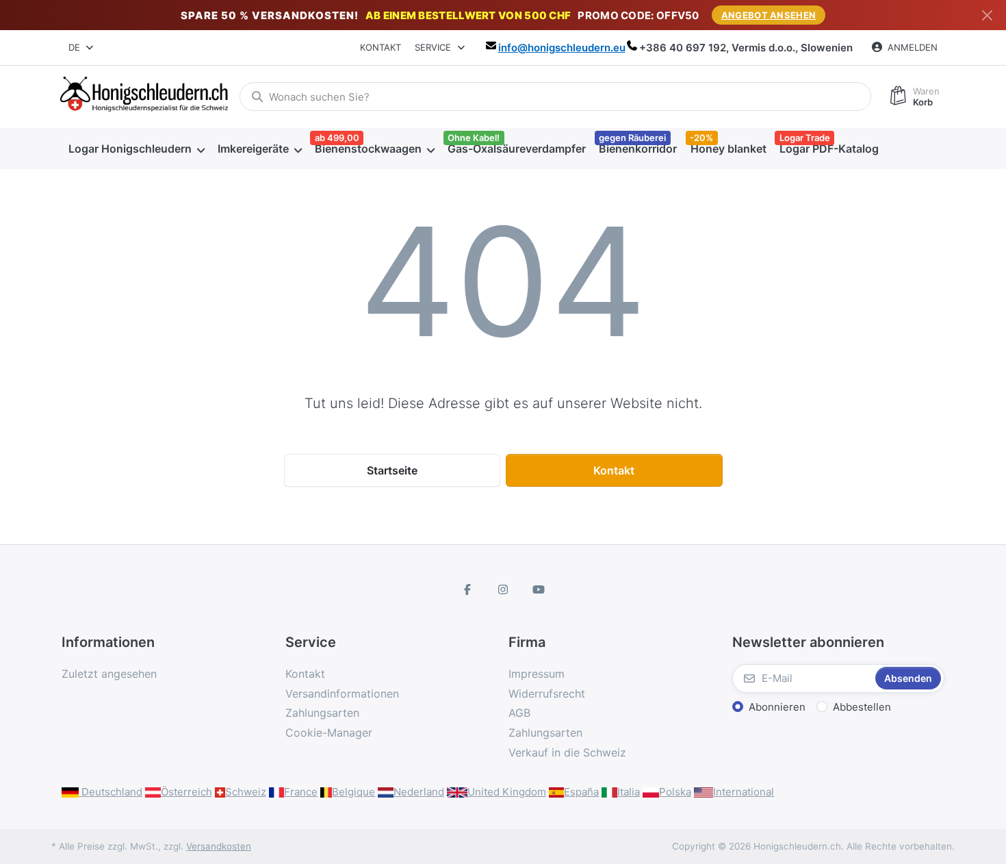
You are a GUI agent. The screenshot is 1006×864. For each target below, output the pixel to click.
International (743, 791)
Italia (628, 791)
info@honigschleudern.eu (561, 47)
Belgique (353, 791)
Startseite (392, 470)
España (581, 791)
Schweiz (245, 791)
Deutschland (110, 791)
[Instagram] (503, 589)
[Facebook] (468, 589)
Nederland (419, 791)
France (301, 791)
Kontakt (380, 47)
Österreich (186, 791)
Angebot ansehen (768, 15)
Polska (675, 791)
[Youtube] (539, 589)
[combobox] (82, 48)
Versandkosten (218, 846)
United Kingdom (506, 791)
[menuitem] (136, 148)
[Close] (987, 15)
